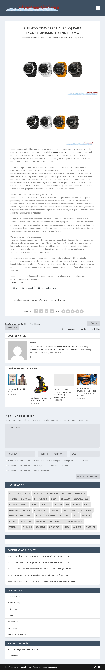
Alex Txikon (15, 493)
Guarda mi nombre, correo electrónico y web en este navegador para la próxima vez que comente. (49, 460)
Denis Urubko (41, 499)
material (56, 37)
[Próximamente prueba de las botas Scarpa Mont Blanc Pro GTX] (87, 379)
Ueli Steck (40, 527)
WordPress (52, 667)
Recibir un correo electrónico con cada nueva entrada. (30, 470)
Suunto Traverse (59, 152)
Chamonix (26, 499)
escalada (65, 499)
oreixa (36, 37)
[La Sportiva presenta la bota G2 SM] (41, 384)
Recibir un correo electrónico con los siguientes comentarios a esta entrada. (39, 465)
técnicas (27, 527)
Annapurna (52, 493)
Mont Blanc (86, 510)
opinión (11, 615)
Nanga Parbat (16, 516)
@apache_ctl (62, 346)
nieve (38, 516)
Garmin (24, 504)
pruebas (11, 621)
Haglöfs (77, 504)
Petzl (75, 516)
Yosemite (90, 527)
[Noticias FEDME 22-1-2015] (18, 379)
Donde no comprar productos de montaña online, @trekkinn (42, 556)
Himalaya (13, 510)
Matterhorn (70, 510)
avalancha (80, 493)
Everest (13, 504)
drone (54, 499)
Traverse (61, 300)
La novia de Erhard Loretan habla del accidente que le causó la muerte (63, 393)
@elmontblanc (72, 349)
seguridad (41, 521)
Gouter (58, 504)
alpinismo (38, 493)
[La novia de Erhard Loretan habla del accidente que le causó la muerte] (64, 380)
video (67, 527)
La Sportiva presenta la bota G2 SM (41, 399)
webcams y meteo (16, 634)
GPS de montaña (35, 300)
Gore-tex (46, 504)
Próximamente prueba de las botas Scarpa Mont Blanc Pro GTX (86, 392)
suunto (53, 300)
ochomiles (50, 516)
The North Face (74, 521)
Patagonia (64, 516)
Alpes (27, 493)
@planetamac (47, 349)
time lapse (14, 527)
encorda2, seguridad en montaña (23, 649)
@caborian (73, 346)
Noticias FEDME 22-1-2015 (18, 390)
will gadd (78, 527)
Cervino (13, 499)
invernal (26, 510)
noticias (64, 37)
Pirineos (86, 516)
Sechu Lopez (26, 521)
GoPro (35, 504)
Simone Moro (56, 521)
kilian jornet (40, 510)
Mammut (55, 510)
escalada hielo (81, 499)
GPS (67, 504)
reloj (46, 300)
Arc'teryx (66, 493)
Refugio (13, 521)
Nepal (29, 516)
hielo (86, 504)
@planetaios (35, 349)
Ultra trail (54, 527)
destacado (12, 596)
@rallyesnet (59, 349)
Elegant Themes (24, 667)
